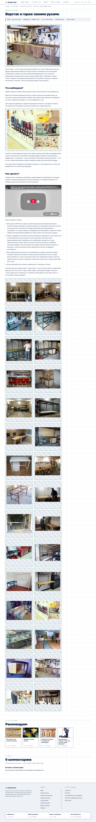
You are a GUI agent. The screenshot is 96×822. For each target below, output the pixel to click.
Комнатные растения (51, 795)
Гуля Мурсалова (16, 19)
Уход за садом (51, 800)
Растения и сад (36, 2)
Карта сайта (68, 800)
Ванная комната (51, 805)
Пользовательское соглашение (73, 795)
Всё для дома (15, 6)
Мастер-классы (51, 793)
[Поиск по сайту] (89, 2)
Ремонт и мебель (55, 2)
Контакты (67, 793)
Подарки (51, 808)
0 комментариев (59, 19)
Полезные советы (51, 798)
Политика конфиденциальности (73, 798)
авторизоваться (39, 770)
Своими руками (25, 2)
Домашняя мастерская (26, 6)
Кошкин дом (12, 2)
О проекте (68, 790)
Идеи (51, 790)
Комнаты (46, 2)
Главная (7, 6)
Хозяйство (66, 2)
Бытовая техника (51, 803)
